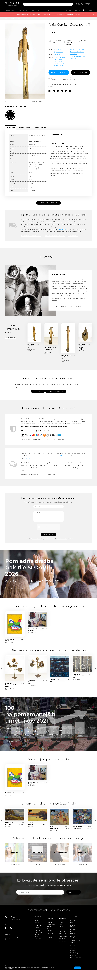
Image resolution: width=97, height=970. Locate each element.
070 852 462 (26, 458)
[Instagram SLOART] (11, 927)
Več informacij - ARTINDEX (17, 741)
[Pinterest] (66, 91)
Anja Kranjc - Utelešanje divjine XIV (82, 664)
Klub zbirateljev (38, 937)
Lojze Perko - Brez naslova (14, 814)
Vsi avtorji (79, 306)
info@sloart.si (61, 456)
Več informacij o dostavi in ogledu (55, 235)
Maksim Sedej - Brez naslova (59, 817)
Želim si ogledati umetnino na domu (31, 235)
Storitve (40, 10)
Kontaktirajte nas (73, 235)
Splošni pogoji (75, 940)
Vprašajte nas (48, 534)
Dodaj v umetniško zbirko (70, 84)
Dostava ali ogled (49, 439)
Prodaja (33, 10)
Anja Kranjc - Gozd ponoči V (51, 334)
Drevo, (64, 57)
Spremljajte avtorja (66, 306)
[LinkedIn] (58, 91)
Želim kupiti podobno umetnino (77, 53)
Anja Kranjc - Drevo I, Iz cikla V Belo (37, 667)
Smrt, (60, 57)
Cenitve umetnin (49, 929)
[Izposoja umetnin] (37, 852)
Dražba (37, 927)
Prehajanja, (63, 63)
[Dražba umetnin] (82, 852)
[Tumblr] (70, 91)
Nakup (37, 920)
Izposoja (37, 923)
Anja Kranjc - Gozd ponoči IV (68, 338)
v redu (77, 967)
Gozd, (55, 59)
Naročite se (73, 892)
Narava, (56, 57)
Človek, (60, 59)
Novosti (61, 922)
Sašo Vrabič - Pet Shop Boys (37, 619)
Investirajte (62, 938)
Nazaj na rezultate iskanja (48, 203)
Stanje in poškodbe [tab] (40, 127)
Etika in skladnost (73, 937)
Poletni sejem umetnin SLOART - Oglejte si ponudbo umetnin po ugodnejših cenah (48, 14)
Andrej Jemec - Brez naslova (82, 816)
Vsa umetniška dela (10, 337)
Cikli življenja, (58, 61)
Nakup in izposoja (23, 10)
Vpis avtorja (50, 940)
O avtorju (54, 306)
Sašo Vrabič (74, 948)
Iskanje (12, 18)
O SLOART (73, 920)
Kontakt (72, 923)
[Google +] (62, 91)
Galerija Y (11, 938)
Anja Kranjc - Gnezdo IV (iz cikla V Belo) (85, 333)
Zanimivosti (62, 933)
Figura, (56, 52)
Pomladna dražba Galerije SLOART (20, 588)
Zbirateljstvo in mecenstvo (39, 933)
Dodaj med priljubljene (55, 84)
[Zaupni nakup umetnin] (59, 852)
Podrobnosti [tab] (11, 127)
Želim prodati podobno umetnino (77, 57)
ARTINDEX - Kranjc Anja (77, 49)
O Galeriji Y (73, 945)
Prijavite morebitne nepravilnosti (30, 474)
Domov (7, 18)
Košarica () (88, 10)
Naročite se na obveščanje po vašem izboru (48, 898)
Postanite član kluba (55, 391)
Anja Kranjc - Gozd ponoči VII (34, 333)
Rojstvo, (56, 65)
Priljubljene (62, 931)
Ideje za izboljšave (73, 926)
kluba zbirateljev (63, 229)
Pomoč (72, 933)
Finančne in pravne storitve (51, 934)
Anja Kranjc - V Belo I (59, 666)
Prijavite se (38, 391)
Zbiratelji (68, 10)
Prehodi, (56, 63)
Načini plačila (37, 439)
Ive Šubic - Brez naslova (37, 815)
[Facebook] (49, 91)
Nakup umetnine (25, 439)
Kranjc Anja (57, 49)
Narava (60, 52)
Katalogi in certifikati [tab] (24, 127)
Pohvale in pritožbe (73, 930)
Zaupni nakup (39, 925)
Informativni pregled (51, 925)
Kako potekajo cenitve (49, 474)
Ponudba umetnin (10, 10)
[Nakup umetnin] (14, 852)
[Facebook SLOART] (6, 927)
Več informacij (87, 967)
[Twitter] (54, 91)
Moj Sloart (77, 10)
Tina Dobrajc (74, 953)
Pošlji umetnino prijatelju (56, 86)
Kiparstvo (57, 54)
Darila (60, 929)
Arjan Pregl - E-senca (14, 624)
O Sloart (48, 10)
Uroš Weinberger (75, 958)
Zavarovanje (62, 439)
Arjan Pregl (74, 950)
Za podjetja (62, 941)
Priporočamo (63, 936)
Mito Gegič (73, 955)
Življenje (61, 65)
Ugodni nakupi (61, 925)
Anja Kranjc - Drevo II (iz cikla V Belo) (14, 668)
